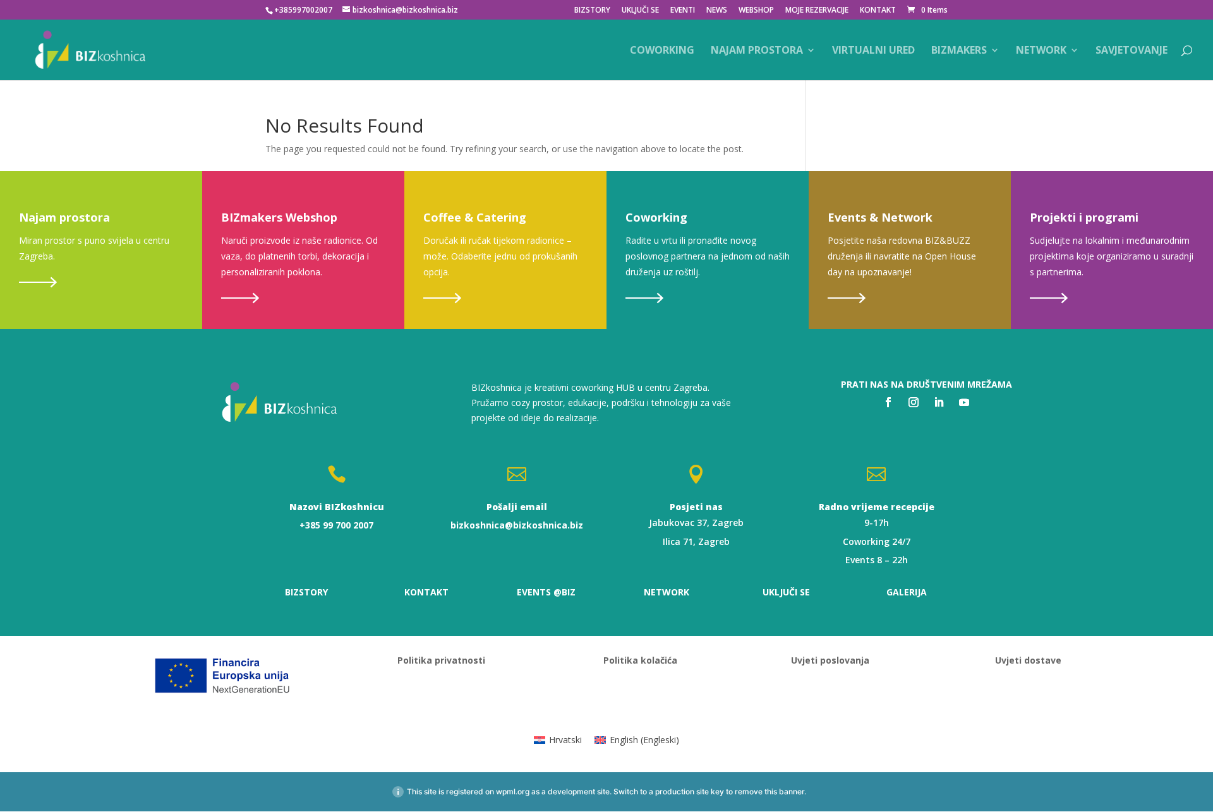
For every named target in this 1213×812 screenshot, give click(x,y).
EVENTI (682, 10)
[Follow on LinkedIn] (939, 402)
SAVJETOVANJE (1131, 51)
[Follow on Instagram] (913, 402)
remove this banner (769, 791)
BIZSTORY (592, 10)
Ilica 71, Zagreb (696, 541)
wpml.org (512, 791)
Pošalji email (516, 507)
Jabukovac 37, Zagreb (696, 522)
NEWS (716, 10)
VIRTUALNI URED (873, 51)
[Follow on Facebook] (888, 402)
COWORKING (662, 51)
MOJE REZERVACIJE (816, 10)
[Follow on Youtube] (964, 402)
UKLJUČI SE (640, 10)
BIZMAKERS (959, 51)
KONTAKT (878, 10)
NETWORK (1041, 51)
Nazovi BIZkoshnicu (336, 507)
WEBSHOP (756, 10)
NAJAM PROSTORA (757, 51)
